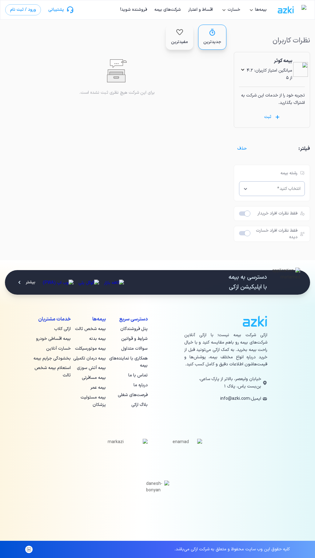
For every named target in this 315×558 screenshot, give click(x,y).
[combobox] (276, 188)
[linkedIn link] (29, 549)
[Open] (245, 188)
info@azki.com (235, 398)
